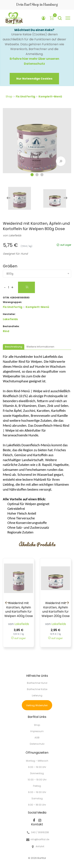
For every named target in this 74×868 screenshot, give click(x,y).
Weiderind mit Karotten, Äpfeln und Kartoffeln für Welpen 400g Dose (18, 609)
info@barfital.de (40, 839)
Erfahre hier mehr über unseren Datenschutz (34, 61)
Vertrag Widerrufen (37, 705)
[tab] (13, 347)
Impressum (37, 731)
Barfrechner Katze (37, 689)
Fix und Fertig (25, 96)
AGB (37, 737)
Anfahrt (40, 846)
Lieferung (37, 695)
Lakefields (15, 235)
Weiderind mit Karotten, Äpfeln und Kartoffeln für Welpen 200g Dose (56, 609)
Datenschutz (37, 743)
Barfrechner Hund (37, 683)
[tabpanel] (37, 142)
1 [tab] (32, 174)
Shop (9, 96)
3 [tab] (41, 174)
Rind (6, 331)
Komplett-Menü (50, 96)
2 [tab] (37, 174)
